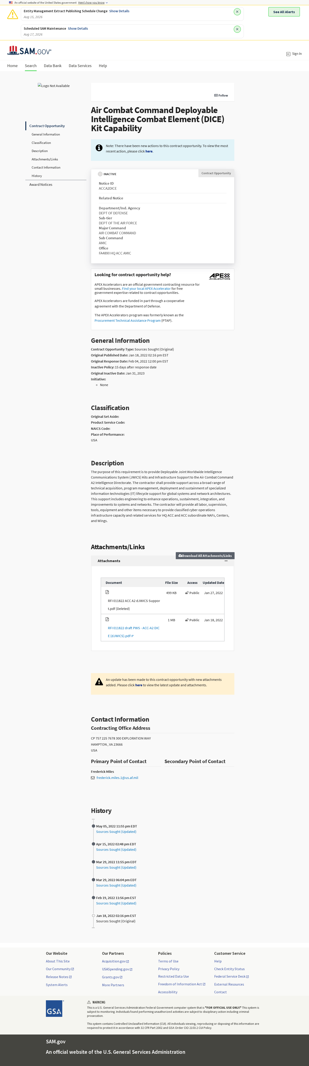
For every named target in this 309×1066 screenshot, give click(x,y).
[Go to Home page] (29, 52)
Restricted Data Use (173, 976)
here (148, 151)
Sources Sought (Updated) (116, 831)
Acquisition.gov (114, 961)
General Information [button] (46, 134)
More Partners (113, 985)
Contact (220, 992)
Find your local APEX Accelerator (146, 288)
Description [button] (40, 151)
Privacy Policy (168, 969)
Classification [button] (41, 142)
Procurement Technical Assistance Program (128, 320)
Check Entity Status (229, 969)
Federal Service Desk (229, 976)
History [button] (37, 176)
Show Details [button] (119, 11)
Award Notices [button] (40, 184)
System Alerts (57, 984)
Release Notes (57, 977)
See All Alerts (284, 12)
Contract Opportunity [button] (47, 125)
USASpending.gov (115, 969)
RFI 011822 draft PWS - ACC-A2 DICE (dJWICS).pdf (132, 632)
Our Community (58, 969)
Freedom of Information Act (180, 984)
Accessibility (167, 992)
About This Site (58, 961)
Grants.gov (110, 977)
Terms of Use (168, 961)
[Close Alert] (237, 11)
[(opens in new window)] (219, 279)
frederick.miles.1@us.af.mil (117, 777)
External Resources (229, 984)
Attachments (109, 560)
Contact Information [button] (46, 167)
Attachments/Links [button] (45, 159)
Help (218, 961)
